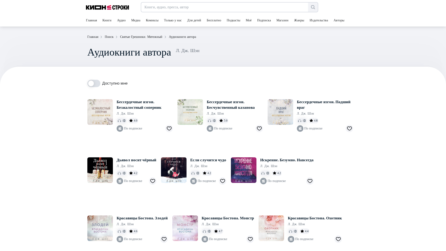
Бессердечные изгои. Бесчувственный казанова (231, 105)
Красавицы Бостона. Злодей (142, 218)
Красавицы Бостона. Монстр (228, 218)
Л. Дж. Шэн (125, 113)
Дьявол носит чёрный (136, 160)
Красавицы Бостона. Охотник (315, 218)
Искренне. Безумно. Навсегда (287, 160)
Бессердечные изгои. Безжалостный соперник (139, 105)
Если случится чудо (208, 160)
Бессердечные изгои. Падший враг (324, 105)
